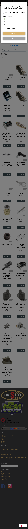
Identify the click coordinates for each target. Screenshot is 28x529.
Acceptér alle (14, 33)
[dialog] (14, 264)
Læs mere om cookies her (7, 16)
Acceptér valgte (14, 38)
